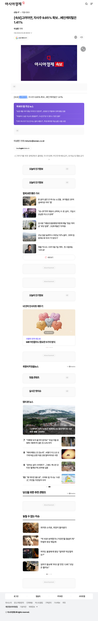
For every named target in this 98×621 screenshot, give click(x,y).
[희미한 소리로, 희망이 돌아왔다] (31, 532)
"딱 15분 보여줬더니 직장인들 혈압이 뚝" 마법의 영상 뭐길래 (58, 540)
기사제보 (57, 602)
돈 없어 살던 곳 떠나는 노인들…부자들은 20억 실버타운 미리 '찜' (56, 201)
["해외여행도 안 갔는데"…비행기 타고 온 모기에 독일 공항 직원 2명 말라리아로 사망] (68, 458)
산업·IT (17, 12)
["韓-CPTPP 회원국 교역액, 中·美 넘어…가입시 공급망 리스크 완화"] (29, 217)
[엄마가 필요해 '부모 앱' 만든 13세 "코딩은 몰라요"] (31, 571)
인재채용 (29, 602)
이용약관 (23, 606)
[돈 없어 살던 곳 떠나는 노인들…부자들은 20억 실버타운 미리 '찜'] (29, 205)
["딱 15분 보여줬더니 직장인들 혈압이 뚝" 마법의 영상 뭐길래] (31, 545)
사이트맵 (82, 596)
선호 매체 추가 (22, 38)
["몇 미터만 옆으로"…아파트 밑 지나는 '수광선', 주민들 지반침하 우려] (68, 483)
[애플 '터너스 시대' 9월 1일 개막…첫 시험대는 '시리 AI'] (29, 253)
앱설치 (38, 596)
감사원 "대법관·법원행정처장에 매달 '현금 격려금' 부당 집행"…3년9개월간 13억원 (56, 224)
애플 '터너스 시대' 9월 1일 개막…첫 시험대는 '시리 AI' (55, 248)
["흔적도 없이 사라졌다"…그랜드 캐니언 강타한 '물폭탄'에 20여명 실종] (68, 471)
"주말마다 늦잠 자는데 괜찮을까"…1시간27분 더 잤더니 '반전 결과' (38, 116)
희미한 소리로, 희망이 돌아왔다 (54, 527)
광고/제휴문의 (19, 602)
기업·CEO (25, 12)
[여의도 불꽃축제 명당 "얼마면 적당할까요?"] (31, 558)
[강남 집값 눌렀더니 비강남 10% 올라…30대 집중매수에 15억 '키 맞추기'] (29, 241)
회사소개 (8, 602)
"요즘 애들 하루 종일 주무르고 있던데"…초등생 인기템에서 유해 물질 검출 (40, 111)
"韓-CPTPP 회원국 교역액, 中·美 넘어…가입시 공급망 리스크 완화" (56, 212)
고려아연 (23, 97)
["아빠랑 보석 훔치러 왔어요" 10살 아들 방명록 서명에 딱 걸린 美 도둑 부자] (68, 446)
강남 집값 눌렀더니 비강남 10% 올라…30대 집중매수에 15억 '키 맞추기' (56, 236)
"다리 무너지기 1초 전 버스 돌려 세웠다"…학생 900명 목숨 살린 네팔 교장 (41, 121)
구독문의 (48, 602)
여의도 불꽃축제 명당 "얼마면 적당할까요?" (57, 553)
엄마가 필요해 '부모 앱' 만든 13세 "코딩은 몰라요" (57, 566)
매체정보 (32, 606)
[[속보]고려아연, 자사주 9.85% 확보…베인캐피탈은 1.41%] (49, 63)
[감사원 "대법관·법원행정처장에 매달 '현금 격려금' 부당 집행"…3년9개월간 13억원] (29, 229)
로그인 (16, 596)
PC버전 (60, 596)
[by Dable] (71, 493)
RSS (64, 602)
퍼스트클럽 (39, 602)
